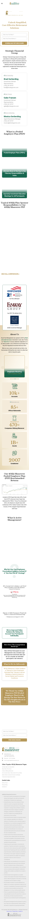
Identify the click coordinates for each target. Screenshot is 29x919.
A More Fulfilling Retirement (7, 770)
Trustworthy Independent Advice (8, 776)
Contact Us (4, 786)
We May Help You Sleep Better (8, 766)
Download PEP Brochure (14, 43)
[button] (26, 367)
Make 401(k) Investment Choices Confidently (11, 774)
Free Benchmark (14, 740)
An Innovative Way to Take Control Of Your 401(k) (12, 772)
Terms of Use (4, 782)
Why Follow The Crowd (6, 768)
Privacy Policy (4, 784)
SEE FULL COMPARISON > (10, 274)
